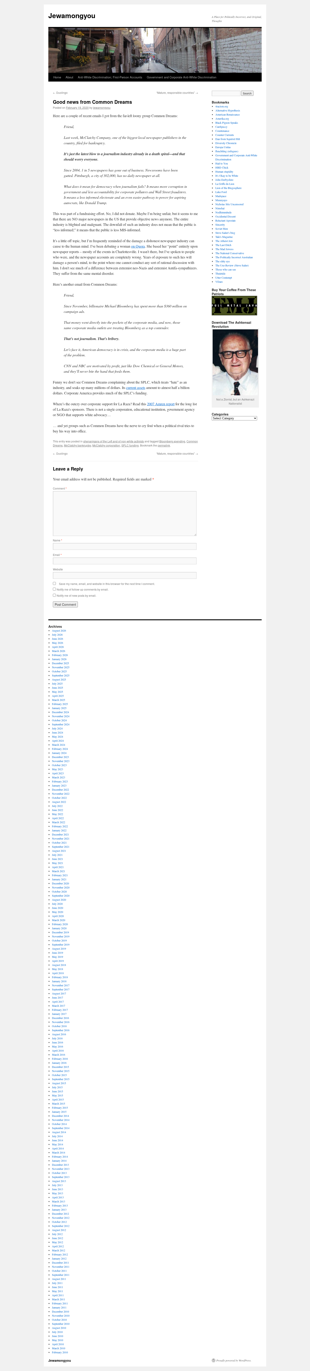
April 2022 (58, 818)
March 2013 (58, 1201)
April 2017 (58, 1001)
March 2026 (58, 651)
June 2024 (57, 732)
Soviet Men (221, 228)
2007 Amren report (161, 403)
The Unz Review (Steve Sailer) (232, 265)
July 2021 (57, 855)
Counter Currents (224, 135)
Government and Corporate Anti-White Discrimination (181, 77)
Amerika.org (222, 118)
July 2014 (57, 1136)
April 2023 (58, 773)
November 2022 (60, 793)
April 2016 (58, 1050)
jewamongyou (102, 107)
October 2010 (59, 1319)
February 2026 (60, 655)
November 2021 (60, 838)
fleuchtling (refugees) (226, 151)
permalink (164, 445)
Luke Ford (221, 192)
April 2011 (58, 1295)
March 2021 (58, 871)
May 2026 (57, 642)
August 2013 (59, 1181)
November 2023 (60, 761)
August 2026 (59, 630)
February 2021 (60, 875)
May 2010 (57, 1340)
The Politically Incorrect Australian (234, 257)
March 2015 (58, 1103)
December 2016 (60, 1018)
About (69, 77)
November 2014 (60, 1120)
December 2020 (60, 883)
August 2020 (59, 899)
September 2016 (60, 1030)
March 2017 (58, 1005)
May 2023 (57, 769)
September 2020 (60, 895)
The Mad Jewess (224, 249)
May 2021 (57, 863)
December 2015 (60, 1067)
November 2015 (60, 1071)
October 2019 (59, 940)
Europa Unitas (223, 147)
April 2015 (58, 1099)
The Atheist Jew (224, 241)
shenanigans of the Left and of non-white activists (113, 441)
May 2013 (57, 1193)
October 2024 (59, 720)
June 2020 (57, 908)
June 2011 (57, 1287)
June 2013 (57, 1189)
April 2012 (58, 1246)
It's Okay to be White (226, 175)
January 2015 (59, 1111)
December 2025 (60, 663)
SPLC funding (130, 445)
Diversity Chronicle (225, 143)
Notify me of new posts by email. (76, 595)
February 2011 (60, 1303)
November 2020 (60, 887)
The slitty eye (222, 261)
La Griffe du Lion (224, 184)
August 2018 (59, 965)
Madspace (220, 196)
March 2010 (58, 1348)
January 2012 (59, 1258)
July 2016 (57, 1038)
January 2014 (59, 1160)
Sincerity (220, 224)
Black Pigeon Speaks (226, 122)
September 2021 (60, 846)
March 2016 (58, 1054)
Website (58, 569)
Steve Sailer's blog (225, 232)
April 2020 (58, 916)
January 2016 (59, 1062)
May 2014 (57, 1144)
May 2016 (57, 1046)
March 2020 (58, 920)
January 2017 (59, 1014)
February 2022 (60, 826)
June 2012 (57, 1238)
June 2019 (57, 952)
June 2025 (57, 687)
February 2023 (60, 781)
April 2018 (58, 973)
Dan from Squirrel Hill (227, 139)
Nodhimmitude (223, 212)
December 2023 (60, 757)
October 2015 (59, 1075)
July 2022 (57, 806)
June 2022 (57, 810)
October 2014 (59, 1124)
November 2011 (60, 1266)
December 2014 (60, 1116)
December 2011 (60, 1262)
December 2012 (60, 1213)
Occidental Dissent (225, 216)
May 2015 (57, 1095)
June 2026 (57, 638)
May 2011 (57, 1291)
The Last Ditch (223, 245)
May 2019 (57, 956)
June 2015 (57, 1091)
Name (57, 540)
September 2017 (60, 989)
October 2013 (59, 1173)
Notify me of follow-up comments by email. (82, 589)
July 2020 (57, 903)
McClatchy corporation (106, 445)
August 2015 (59, 1083)
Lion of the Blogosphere (228, 188)
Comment (60, 488)
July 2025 (57, 683)
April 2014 (58, 1148)
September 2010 (60, 1323)
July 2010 (57, 1332)
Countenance (222, 131)
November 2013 (60, 1169)
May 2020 (57, 912)
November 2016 (60, 1022)
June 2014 (57, 1140)
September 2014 (60, 1128)
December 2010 (60, 1311)
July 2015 (57, 1087)
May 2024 (57, 736)
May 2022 (57, 814)
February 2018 (60, 977)
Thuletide (220, 273)
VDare (219, 281)
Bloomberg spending (172, 441)
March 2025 (58, 700)
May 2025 (57, 691)
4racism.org (221, 106)
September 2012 (60, 1226)
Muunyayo (221, 200)
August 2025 (59, 679)
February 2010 (60, 1352)
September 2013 (60, 1177)
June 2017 (57, 997)
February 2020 (60, 924)
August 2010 (59, 1328)
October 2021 (59, 842)
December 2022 (60, 789)
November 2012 (60, 1217)
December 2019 (60, 932)
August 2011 (59, 1279)
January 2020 (59, 928)
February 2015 (60, 1107)
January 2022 (59, 830)
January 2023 (59, 785)
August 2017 (59, 993)
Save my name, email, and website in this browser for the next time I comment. (107, 584)
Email (57, 555)
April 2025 (58, 696)
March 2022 (58, 822)
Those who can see (225, 269)
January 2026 (59, 659)
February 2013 (60, 1205)
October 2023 (59, 765)
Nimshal (219, 208)
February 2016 (60, 1058)
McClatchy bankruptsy (77, 445)
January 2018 (59, 981)
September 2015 (60, 1079)
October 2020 (59, 891)
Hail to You (221, 163)
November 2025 (60, 667)
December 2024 (60, 712)
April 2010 (58, 1344)
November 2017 (60, 985)
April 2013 (58, 1197)
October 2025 (59, 671)
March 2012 (58, 1250)
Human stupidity (224, 171)
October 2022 (59, 797)
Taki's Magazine (224, 237)
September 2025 (60, 675)
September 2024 (60, 724)
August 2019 (59, 948)
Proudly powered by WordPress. (233, 1360)
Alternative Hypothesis (227, 110)
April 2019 (58, 961)
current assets (135, 387)
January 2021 (59, 879)
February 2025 (60, 704)
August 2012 (59, 1230)
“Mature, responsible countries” (177, 92)
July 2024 (57, 728)
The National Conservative (229, 253)
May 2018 (57, 969)
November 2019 (60, 936)
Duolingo (60, 92)
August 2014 (59, 1132)
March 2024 (58, 744)
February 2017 (60, 1009)
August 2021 (59, 850)
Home (57, 77)
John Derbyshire (224, 179)
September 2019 (60, 944)
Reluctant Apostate (225, 220)
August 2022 (59, 802)
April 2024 (58, 740)
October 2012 (59, 1222)
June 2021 (57, 859)
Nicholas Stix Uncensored (229, 204)
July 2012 (57, 1234)
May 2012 (57, 1242)
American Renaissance (227, 114)
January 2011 (59, 1307)
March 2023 (58, 777)
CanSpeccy (221, 126)
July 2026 (57, 634)
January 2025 (59, 708)
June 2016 (57, 1042)
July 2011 (57, 1283)
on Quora (138, 246)
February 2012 (60, 1254)
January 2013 (59, 1209)
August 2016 (59, 1034)
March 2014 (58, 1152)
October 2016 (59, 1026)
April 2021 (58, 867)
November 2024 (60, 716)
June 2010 (57, 1336)
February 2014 (60, 1156)
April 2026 (58, 647)
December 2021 (60, 834)
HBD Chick (221, 167)
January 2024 (59, 753)
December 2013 (60, 1164)
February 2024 (60, 749)
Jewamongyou (71, 15)
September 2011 (60, 1275)
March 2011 (58, 1299)
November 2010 (60, 1315)
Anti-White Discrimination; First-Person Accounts (110, 77)
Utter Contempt (223, 277)
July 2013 (57, 1185)
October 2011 (59, 1270)
